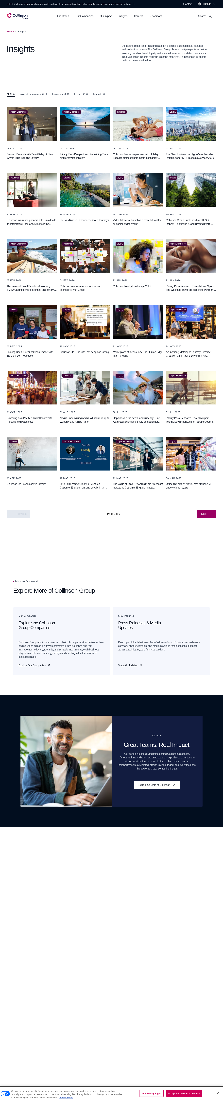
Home (10, 31)
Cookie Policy (66, 1097)
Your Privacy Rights (151, 1093)
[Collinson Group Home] (17, 16)
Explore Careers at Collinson (154, 785)
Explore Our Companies (32, 665)
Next (203, 513)
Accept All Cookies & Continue (184, 1093)
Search (202, 16)
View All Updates (127, 665)
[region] (111, 1093)
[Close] (217, 1093)
